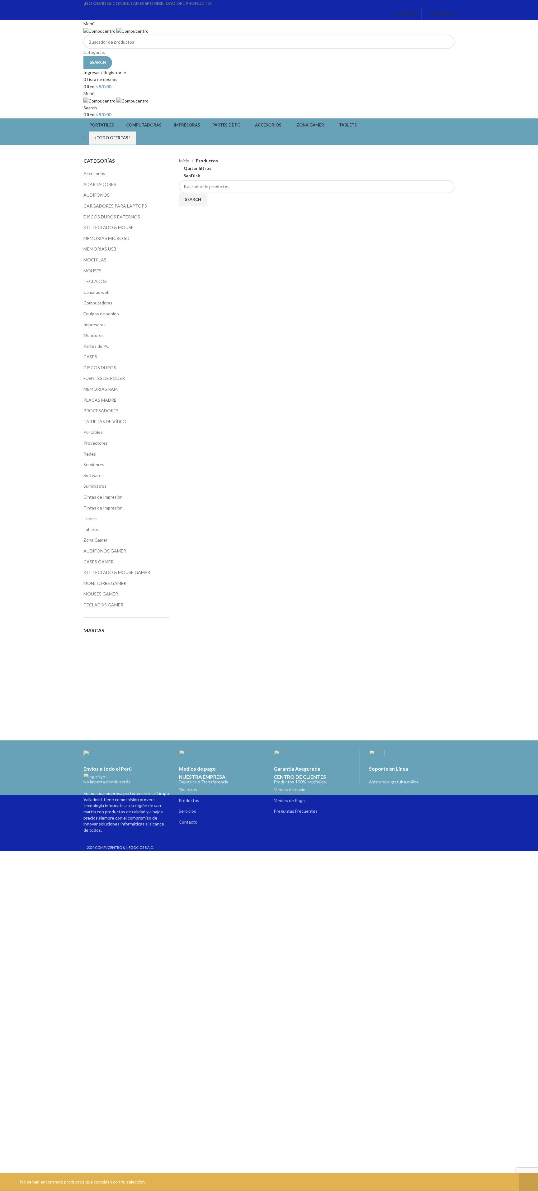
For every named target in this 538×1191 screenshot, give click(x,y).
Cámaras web (96, 292)
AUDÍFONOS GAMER (104, 550)
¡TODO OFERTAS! (112, 137)
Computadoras (97, 302)
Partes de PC (96, 346)
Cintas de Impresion (103, 497)
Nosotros (188, 789)
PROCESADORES (101, 410)
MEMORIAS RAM (100, 389)
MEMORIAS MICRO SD (106, 238)
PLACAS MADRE (99, 400)
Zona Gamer (95, 540)
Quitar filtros (197, 168)
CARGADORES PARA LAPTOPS (115, 205)
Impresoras (94, 324)
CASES (90, 356)
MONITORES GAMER (104, 583)
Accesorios (94, 173)
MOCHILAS (94, 259)
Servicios (187, 811)
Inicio (184, 160)
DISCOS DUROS (99, 367)
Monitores (93, 335)
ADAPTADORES (99, 184)
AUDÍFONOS (96, 195)
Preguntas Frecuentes (296, 811)
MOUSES (92, 270)
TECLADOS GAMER (103, 604)
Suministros (94, 486)
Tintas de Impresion (103, 507)
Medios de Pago (289, 800)
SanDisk (191, 175)
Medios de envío (289, 789)
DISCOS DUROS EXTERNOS (111, 216)
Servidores (93, 464)
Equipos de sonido (101, 313)
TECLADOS (95, 281)
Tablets (90, 529)
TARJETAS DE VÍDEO (104, 421)
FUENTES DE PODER (104, 378)
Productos (189, 800)
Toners (90, 518)
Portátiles (93, 432)
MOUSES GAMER (100, 593)
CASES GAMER (98, 561)
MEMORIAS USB (99, 248)
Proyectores (95, 443)
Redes (89, 454)
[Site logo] (99, 30)
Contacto (188, 822)
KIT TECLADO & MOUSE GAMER (116, 572)
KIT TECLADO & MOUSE (108, 227)
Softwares (93, 475)
